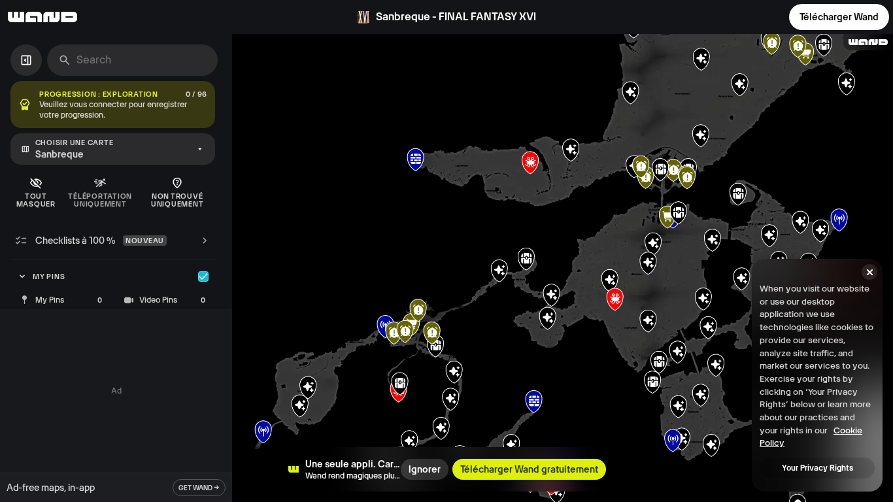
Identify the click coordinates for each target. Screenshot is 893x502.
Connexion (749, 17)
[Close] (869, 272)
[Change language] (683, 17)
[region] (562, 268)
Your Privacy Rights (817, 468)
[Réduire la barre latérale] (26, 60)
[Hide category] (203, 276)
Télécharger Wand (839, 17)
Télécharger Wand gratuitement (529, 469)
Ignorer (425, 469)
